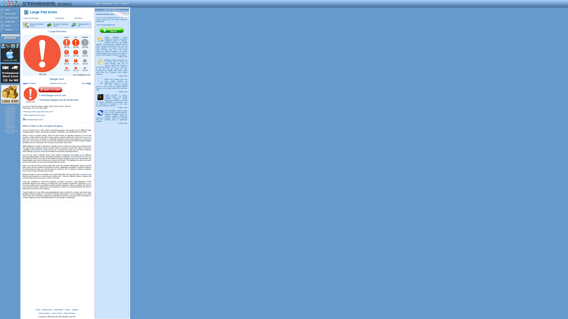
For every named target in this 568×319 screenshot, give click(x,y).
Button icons (10, 120)
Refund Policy (69, 313)
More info (123, 57)
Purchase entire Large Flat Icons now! (38, 112)
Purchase (78, 18)
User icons (10, 122)
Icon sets (10, 133)
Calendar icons (10, 119)
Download (60, 18)
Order (67, 310)
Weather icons (10, 112)
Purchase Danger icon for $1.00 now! (59, 100)
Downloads (58, 310)
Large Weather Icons (116, 37)
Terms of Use (57, 313)
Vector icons (10, 113)
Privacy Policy (44, 313)
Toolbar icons (10, 110)
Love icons (10, 106)
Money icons (10, 117)
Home (38, 310)
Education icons (10, 126)
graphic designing (44, 149)
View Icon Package (31, 18)
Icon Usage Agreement (106, 25)
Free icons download (10, 131)
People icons (10, 115)
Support (75, 310)
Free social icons (10, 108)
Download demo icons (34, 120)
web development (77, 157)
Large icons (10, 129)
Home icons (10, 124)
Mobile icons (10, 127)
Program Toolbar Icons (114, 114)
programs (37, 151)
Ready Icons (47, 310)
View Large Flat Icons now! (34, 115)
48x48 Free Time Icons (117, 70)
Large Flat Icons (58, 31)
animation (84, 174)
